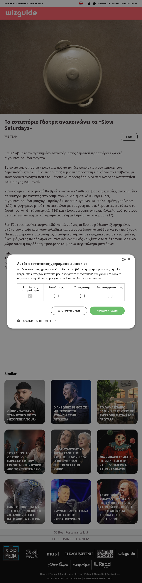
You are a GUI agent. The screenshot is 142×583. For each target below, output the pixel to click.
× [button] (129, 259)
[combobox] (124, 259)
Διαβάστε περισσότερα (86, 278)
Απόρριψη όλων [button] (69, 310)
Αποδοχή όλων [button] (107, 310)
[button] (37, 321)
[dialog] (71, 291)
